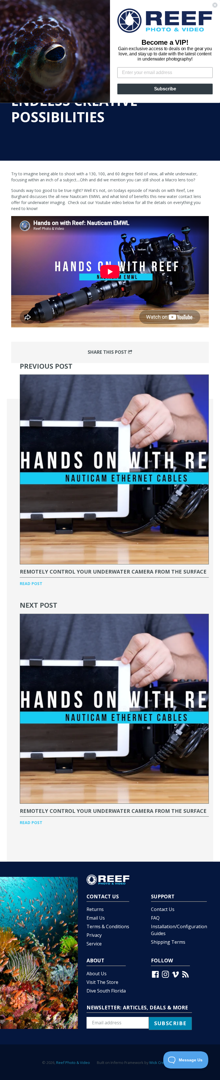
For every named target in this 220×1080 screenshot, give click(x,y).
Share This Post (108, 352)
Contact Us (162, 909)
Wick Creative (160, 1062)
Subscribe (165, 88)
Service (94, 944)
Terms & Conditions (108, 926)
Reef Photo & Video (73, 1062)
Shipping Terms (168, 942)
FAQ (155, 918)
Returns (95, 909)
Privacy (94, 935)
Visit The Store (102, 982)
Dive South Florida (106, 991)
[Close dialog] (215, 5)
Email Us (96, 918)
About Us (97, 973)
